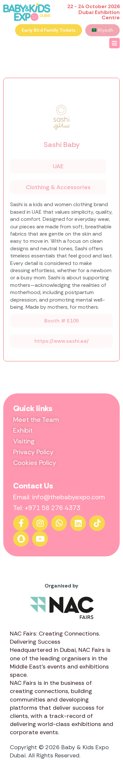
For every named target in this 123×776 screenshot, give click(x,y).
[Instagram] (40, 523)
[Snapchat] (21, 539)
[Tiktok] (97, 523)
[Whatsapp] (59, 523)
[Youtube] (40, 539)
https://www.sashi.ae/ (61, 341)
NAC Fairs (91, 650)
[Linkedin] (78, 523)
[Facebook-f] (21, 523)
